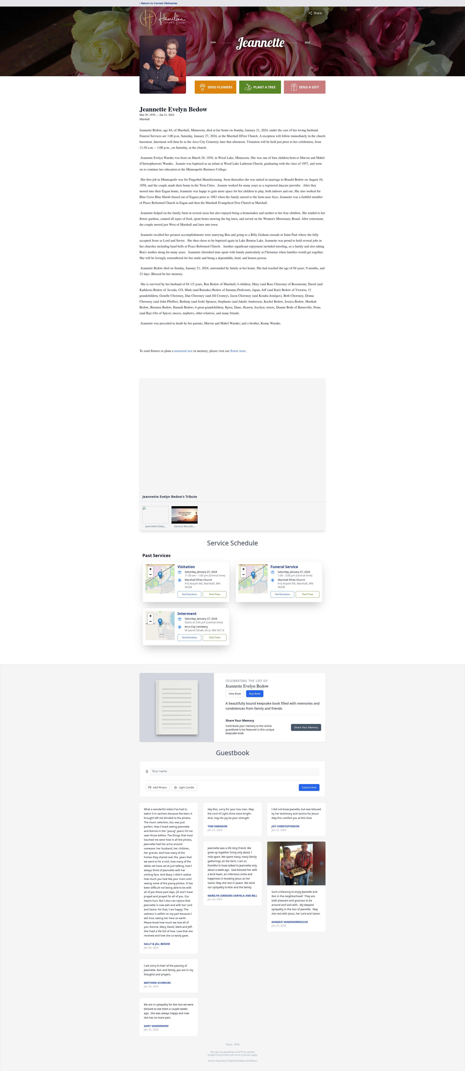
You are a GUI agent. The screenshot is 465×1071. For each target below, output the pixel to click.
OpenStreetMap (236, 1060)
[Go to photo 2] (297, 883)
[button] (160, 575)
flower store (238, 350)
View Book (235, 693)
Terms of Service (242, 1054)
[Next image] (322, 863)
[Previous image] (271, 863)
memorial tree (183, 350)
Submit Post (309, 787)
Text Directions (189, 594)
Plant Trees (214, 594)
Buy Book (254, 693)
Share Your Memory (306, 727)
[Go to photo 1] (295, 883)
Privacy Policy (222, 1054)
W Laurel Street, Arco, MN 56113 (204, 630)
